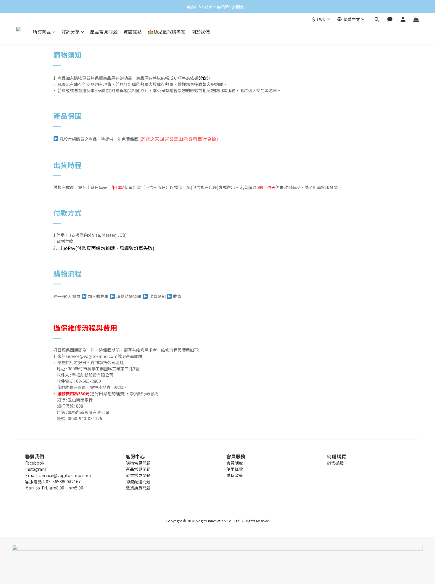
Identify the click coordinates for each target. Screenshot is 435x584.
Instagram (35, 469)
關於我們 (200, 31)
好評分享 (71, 31)
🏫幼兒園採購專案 (167, 31)
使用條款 (234, 469)
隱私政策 (234, 475)
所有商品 (42, 31)
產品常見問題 (103, 31)
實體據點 (132, 31)
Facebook (34, 463)
